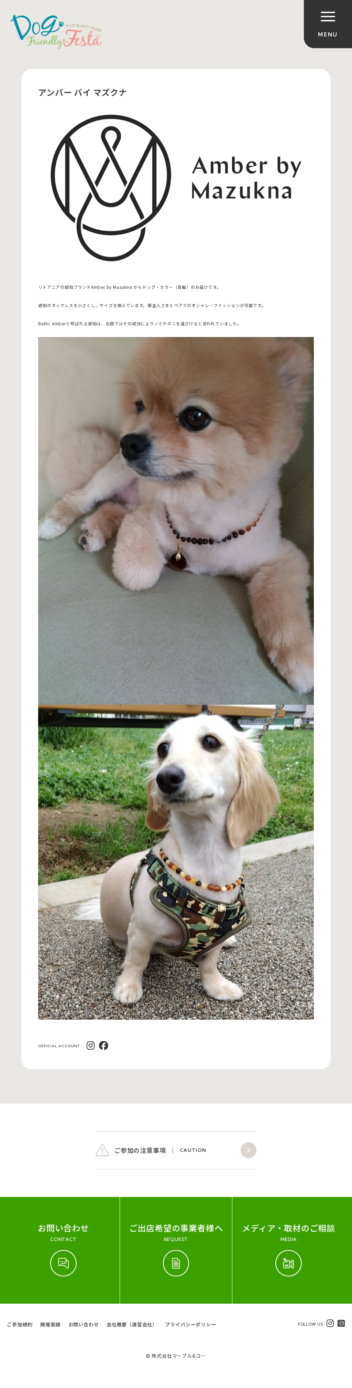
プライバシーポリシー (190, 1324)
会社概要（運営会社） (132, 1324)
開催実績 (50, 1324)
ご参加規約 (19, 1324)
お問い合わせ (83, 1324)
